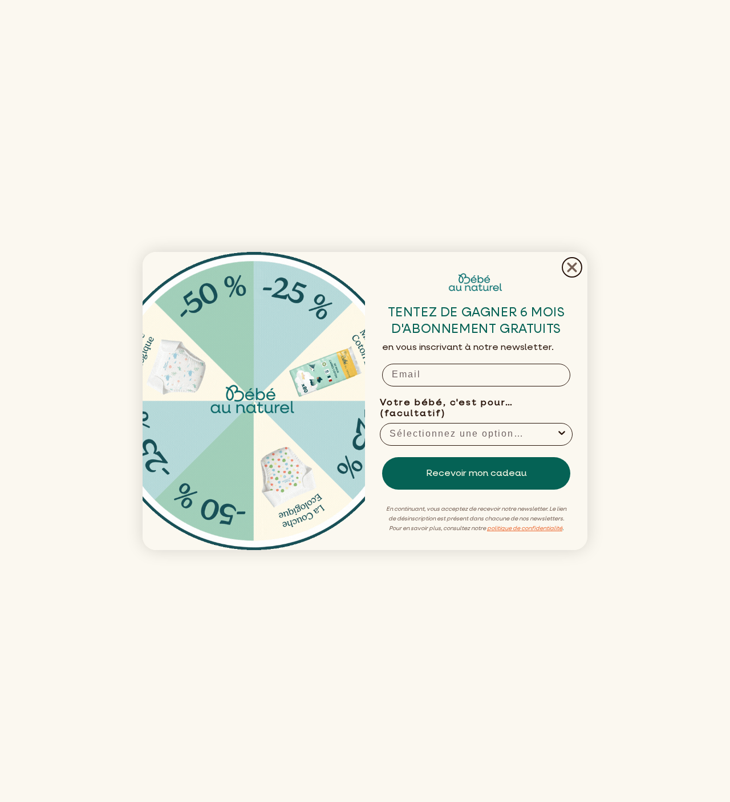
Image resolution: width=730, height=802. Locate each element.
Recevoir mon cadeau (476, 473)
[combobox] (473, 434)
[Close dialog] (572, 267)
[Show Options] (561, 434)
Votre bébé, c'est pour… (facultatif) (446, 408)
